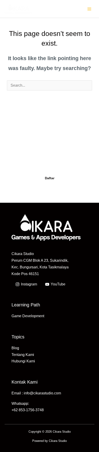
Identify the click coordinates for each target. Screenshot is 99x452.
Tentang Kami (23, 355)
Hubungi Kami (23, 361)
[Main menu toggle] (89, 9)
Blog (15, 348)
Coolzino (62, 164)
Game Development (28, 316)
